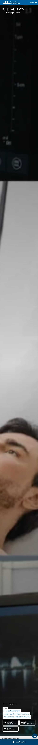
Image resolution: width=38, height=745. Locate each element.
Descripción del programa (10, 738)
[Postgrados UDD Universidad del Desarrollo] (19, 11)
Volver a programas (11, 704)
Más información (20, 742)
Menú (32, 2)
